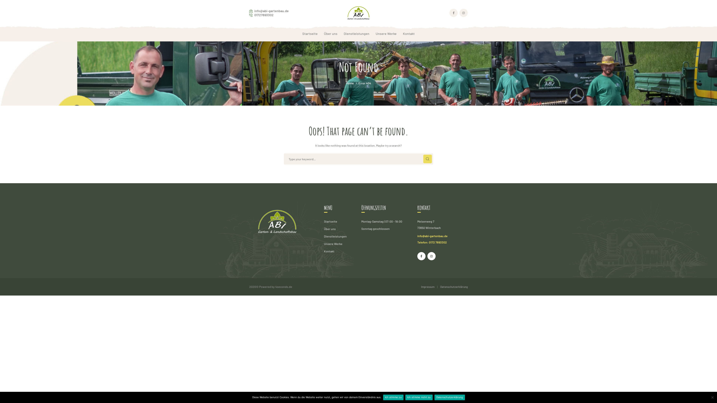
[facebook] (421, 256)
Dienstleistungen (335, 236)
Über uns (330, 229)
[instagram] (431, 256)
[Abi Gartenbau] (358, 12)
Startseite (330, 221)
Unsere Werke (333, 244)
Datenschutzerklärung (454, 286)
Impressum (427, 286)
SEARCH (427, 159)
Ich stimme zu (393, 397)
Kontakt (329, 251)
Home (350, 83)
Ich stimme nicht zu (419, 397)
